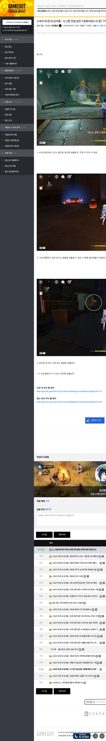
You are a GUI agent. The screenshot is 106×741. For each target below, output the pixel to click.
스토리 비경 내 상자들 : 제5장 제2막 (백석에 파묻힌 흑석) (73, 656)
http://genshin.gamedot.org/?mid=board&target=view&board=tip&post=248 (69, 402)
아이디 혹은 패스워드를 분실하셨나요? (16, 30)
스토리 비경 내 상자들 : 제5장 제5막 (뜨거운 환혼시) (72, 610)
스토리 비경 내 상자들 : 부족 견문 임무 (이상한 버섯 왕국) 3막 (75, 590)
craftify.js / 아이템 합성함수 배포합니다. (67, 683)
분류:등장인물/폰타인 (98, 11)
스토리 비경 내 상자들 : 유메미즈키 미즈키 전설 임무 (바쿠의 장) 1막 (75, 596)
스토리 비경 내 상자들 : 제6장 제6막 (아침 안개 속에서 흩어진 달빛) (75, 563)
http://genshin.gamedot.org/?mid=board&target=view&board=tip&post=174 (69, 391)
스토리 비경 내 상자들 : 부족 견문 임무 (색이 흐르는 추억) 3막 (75, 616)
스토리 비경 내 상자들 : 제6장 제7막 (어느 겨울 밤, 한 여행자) (75, 556)
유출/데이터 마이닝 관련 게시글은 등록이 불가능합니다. (76, 550)
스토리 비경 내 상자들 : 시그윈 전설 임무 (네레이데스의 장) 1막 (75, 669)
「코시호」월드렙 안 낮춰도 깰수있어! (64, 649)
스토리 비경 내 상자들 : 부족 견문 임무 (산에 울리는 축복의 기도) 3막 (75, 630)
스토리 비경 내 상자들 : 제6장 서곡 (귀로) (67, 576)
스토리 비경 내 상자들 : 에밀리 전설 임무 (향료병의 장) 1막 (74, 663)
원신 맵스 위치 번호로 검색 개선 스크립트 (67, 603)
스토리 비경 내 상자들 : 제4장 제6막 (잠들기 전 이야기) (73, 676)
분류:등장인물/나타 (80, 11)
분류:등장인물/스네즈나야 (62, 11)
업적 (48, 11)
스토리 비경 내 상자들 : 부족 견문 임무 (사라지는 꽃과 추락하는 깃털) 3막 (75, 623)
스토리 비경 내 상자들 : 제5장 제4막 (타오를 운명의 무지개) (74, 636)
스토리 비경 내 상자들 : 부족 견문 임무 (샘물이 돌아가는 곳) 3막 (75, 643)
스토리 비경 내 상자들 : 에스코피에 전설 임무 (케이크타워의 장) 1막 (75, 583)
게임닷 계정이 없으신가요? (12, 27)
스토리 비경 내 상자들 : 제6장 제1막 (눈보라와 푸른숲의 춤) (74, 570)
